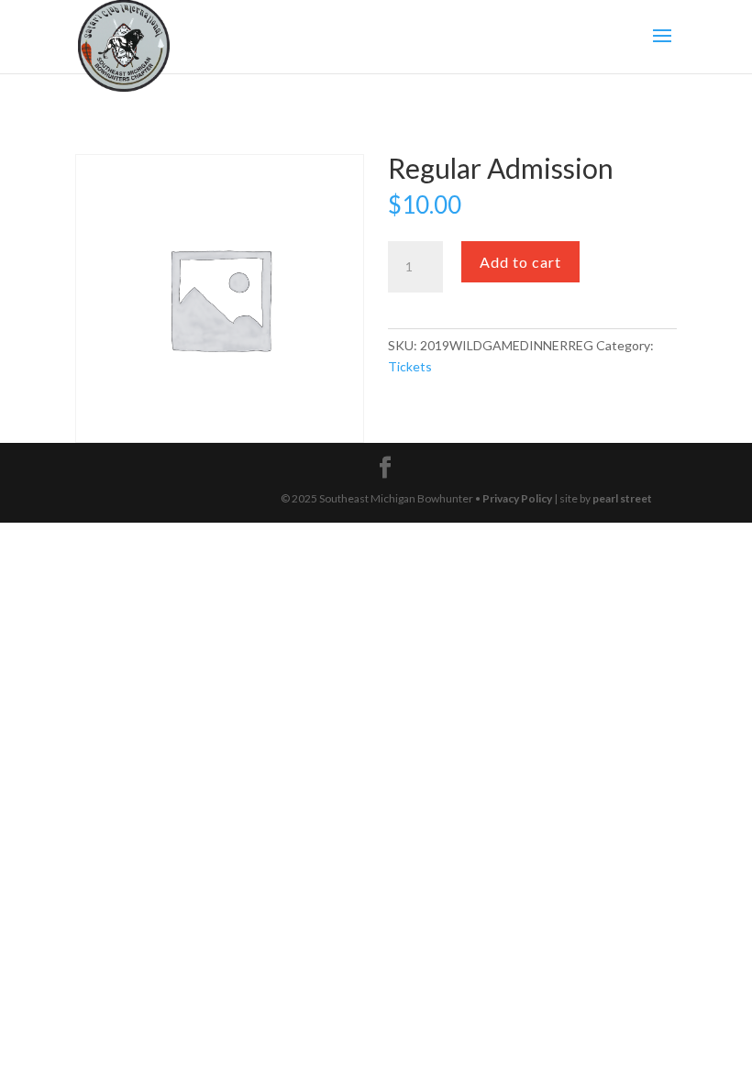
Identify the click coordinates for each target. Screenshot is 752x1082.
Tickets (410, 366)
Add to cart (520, 261)
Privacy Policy (517, 498)
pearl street (622, 498)
